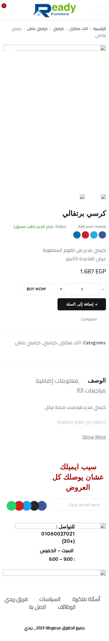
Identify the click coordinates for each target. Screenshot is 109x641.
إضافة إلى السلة (80, 304)
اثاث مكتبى (78, 28)
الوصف (97, 380)
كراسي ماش (37, 28)
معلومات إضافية (57, 380)
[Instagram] (34, 506)
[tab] (97, 380)
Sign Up (58, 505)
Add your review (92, 226)
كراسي (58, 28)
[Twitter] (26, 506)
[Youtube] (19, 506)
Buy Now (36, 289)
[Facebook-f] (42, 506)
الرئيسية (99, 28)
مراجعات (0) (91, 390)
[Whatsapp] (11, 506)
